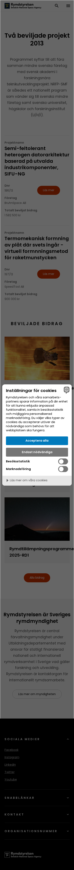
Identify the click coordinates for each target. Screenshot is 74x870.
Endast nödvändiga (37, 452)
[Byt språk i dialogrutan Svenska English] (66, 390)
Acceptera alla (37, 440)
